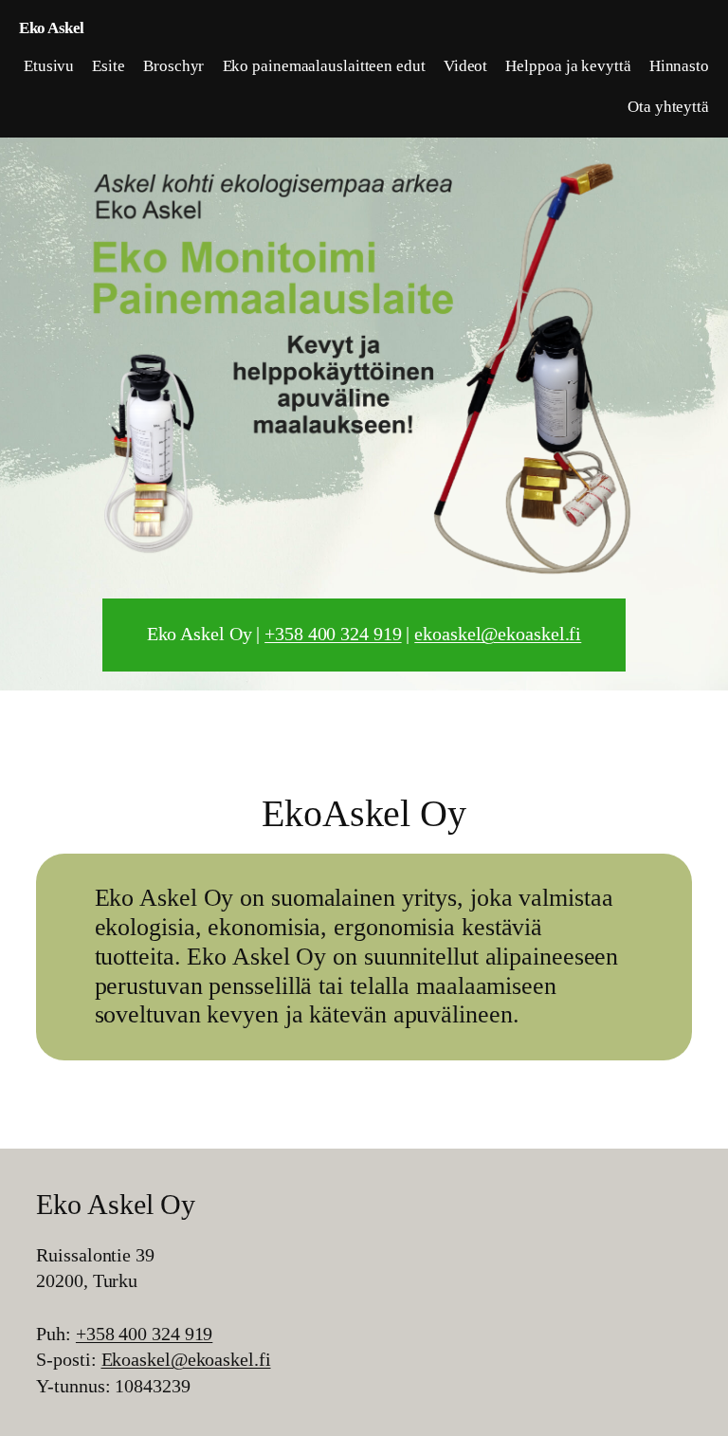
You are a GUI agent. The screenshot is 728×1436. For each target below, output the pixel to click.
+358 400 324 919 (332, 633)
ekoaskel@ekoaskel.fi (497, 633)
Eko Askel (51, 28)
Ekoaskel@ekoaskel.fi (186, 1359)
